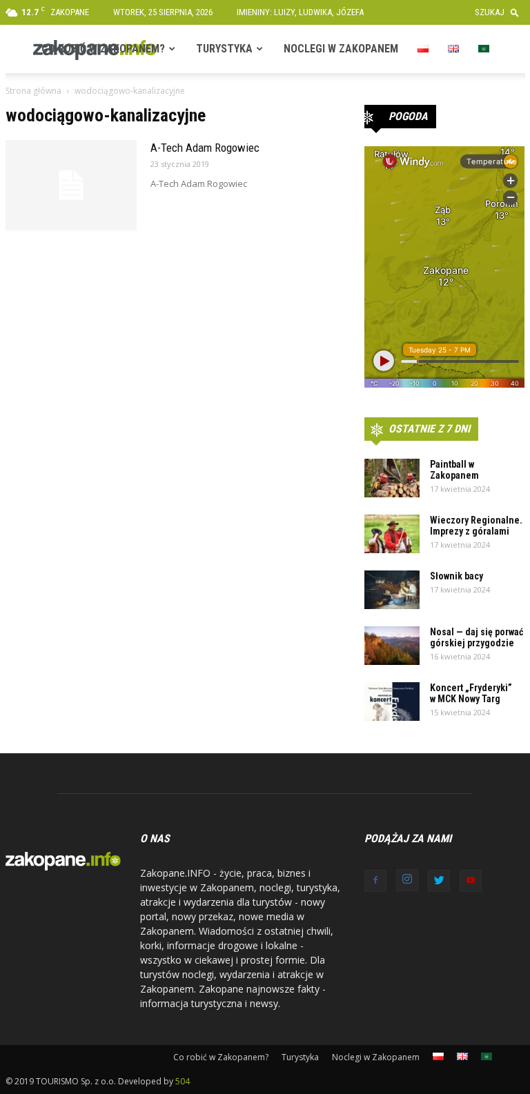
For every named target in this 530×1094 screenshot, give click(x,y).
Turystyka (224, 48)
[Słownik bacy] (392, 589)
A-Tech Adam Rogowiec (204, 148)
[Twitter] (439, 881)
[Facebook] (375, 881)
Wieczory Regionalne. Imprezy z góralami (476, 526)
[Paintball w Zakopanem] (392, 478)
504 (182, 1081)
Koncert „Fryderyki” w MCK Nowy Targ (471, 693)
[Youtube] (471, 881)
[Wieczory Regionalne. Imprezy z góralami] (392, 534)
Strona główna (33, 91)
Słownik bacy (456, 575)
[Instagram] (407, 880)
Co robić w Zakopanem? (103, 48)
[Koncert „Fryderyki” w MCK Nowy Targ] (392, 701)
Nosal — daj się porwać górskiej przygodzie (476, 637)
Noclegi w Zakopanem (341, 48)
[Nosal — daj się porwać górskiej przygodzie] (392, 645)
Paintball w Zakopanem (454, 470)
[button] (500, 12)
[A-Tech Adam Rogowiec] (71, 185)
